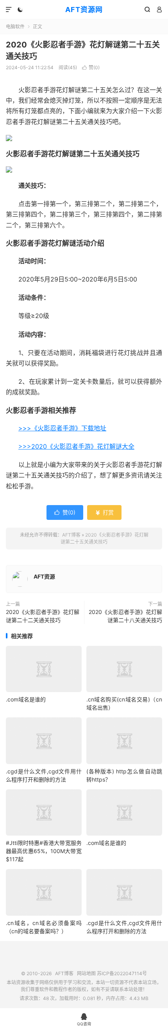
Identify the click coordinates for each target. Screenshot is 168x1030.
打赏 (104, 512)
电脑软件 (15, 27)
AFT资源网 (84, 9)
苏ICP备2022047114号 (122, 973)
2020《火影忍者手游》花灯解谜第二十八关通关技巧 (125, 616)
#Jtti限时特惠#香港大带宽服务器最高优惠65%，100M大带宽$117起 (44, 850)
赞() (91, 67)
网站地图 (86, 973)
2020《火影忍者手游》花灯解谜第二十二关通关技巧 (42, 616)
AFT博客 (71, 535)
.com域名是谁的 (26, 699)
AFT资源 (44, 576)
